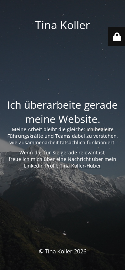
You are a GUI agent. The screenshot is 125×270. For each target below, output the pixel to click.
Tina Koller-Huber (80, 165)
